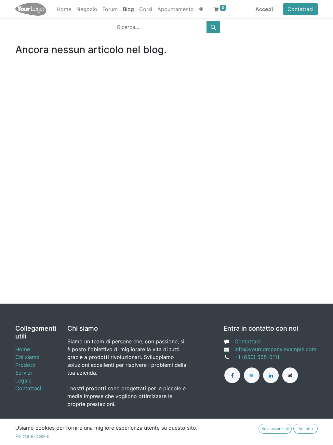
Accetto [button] (306, 428)
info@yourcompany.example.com (275, 349)
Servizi (23, 372)
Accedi (264, 9)
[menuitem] (64, 9)
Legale (23, 380)
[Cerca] (213, 27)
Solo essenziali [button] (275, 428)
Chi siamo (27, 357)
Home (22, 349)
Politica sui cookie (32, 436)
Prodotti (25, 365)
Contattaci (300, 9)
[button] (201, 9)
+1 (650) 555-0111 (256, 357)
